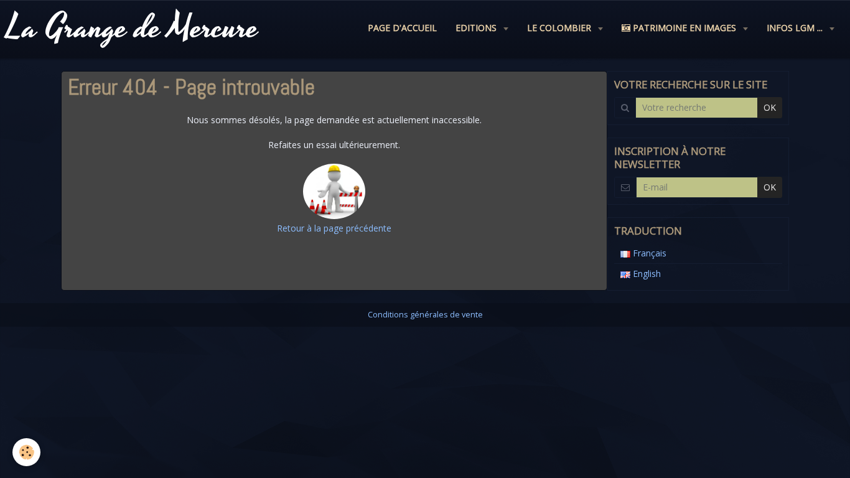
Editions (477, 28)
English (645, 273)
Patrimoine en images (684, 28)
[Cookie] (26, 452)
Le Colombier (560, 28)
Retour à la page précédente (334, 228)
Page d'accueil (402, 28)
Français (648, 253)
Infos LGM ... (796, 28)
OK (770, 107)
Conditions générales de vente (425, 314)
